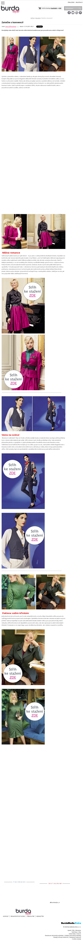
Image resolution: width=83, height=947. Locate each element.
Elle (73, 930)
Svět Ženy (74, 932)
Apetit (69, 930)
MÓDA (32, 18)
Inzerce (79, 934)
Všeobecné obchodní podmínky (54, 935)
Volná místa (72, 934)
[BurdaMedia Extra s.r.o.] (71, 923)
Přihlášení (71, 2)
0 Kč (60, 8)
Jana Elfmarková (10, 26)
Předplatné (30, 916)
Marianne (78, 930)
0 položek (54, 8)
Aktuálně (37, 18)
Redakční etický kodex (18, 916)
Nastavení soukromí (75, 937)
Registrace (79, 2)
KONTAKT (6, 916)
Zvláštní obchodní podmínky (73, 935)
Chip (79, 932)
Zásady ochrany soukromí (60, 937)
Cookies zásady (76, 939)
